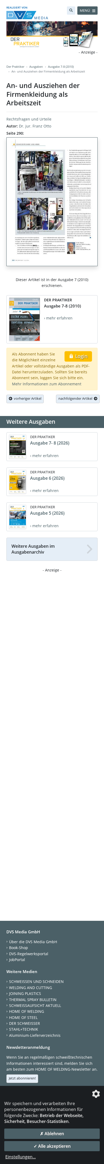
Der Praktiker (15, 67)
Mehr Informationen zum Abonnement (46, 383)
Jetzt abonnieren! (22, 1078)
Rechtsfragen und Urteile (28, 119)
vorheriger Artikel (26, 398)
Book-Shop (18, 947)
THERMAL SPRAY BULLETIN (33, 999)
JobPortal (17, 959)
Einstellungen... (20, 1157)
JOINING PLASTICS (25, 993)
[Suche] (71, 10)
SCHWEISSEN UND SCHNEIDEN (36, 981)
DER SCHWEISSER (24, 1023)
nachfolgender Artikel (76, 398)
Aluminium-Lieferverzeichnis (35, 1035)
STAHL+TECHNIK (23, 1029)
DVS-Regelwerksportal (28, 953)
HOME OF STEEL (23, 1017)
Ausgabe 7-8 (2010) (61, 67)
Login (80, 356)
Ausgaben (36, 67)
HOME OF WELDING (26, 1011)
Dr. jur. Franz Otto (35, 126)
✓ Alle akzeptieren (52, 1146)
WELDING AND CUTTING (30, 987)
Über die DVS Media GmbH (33, 941)
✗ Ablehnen (52, 1134)
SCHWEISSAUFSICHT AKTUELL (35, 1005)
